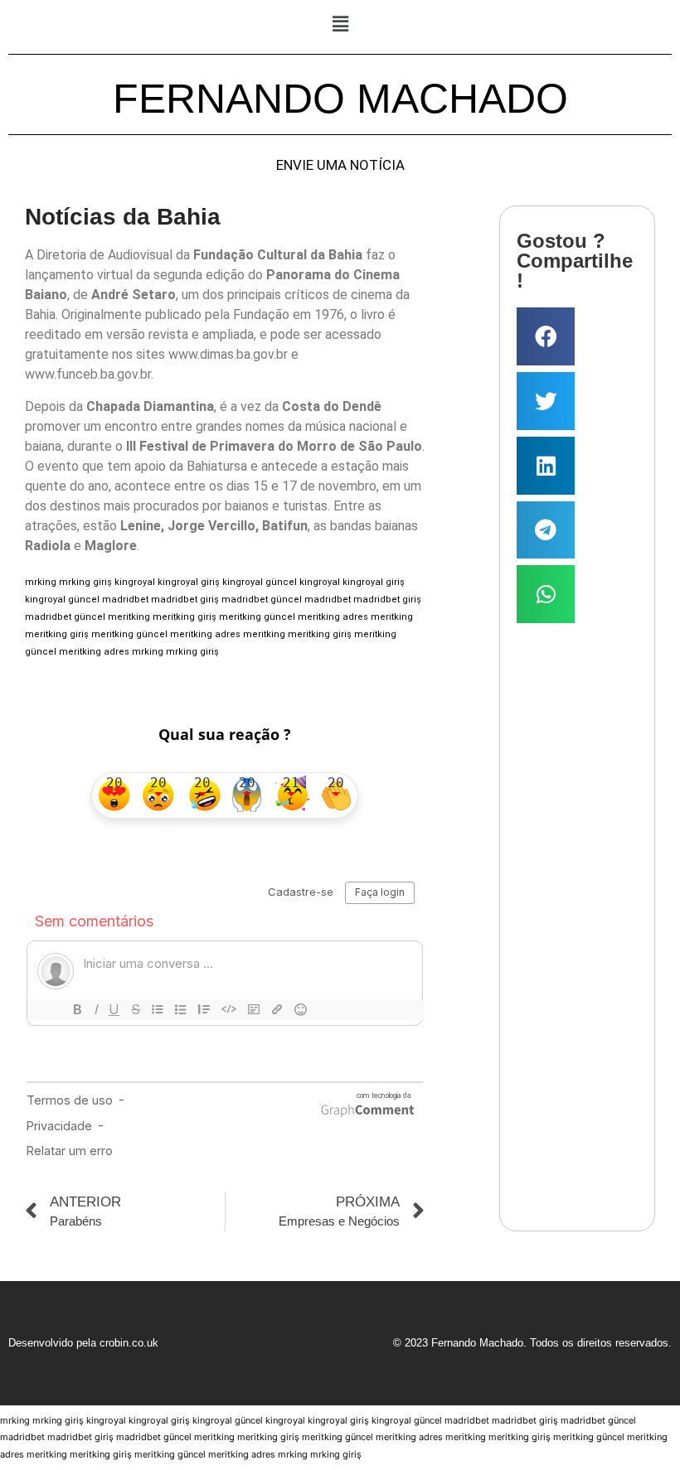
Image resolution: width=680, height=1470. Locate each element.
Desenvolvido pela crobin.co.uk (83, 1343)
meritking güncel (257, 617)
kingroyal (134, 582)
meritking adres (333, 617)
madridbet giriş (185, 599)
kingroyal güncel (259, 582)
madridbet (125, 599)
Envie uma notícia (340, 165)
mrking (40, 582)
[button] (340, 23)
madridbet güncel (261, 599)
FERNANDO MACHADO (340, 98)
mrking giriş (85, 582)
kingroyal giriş (189, 582)
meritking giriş (184, 617)
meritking (129, 617)
